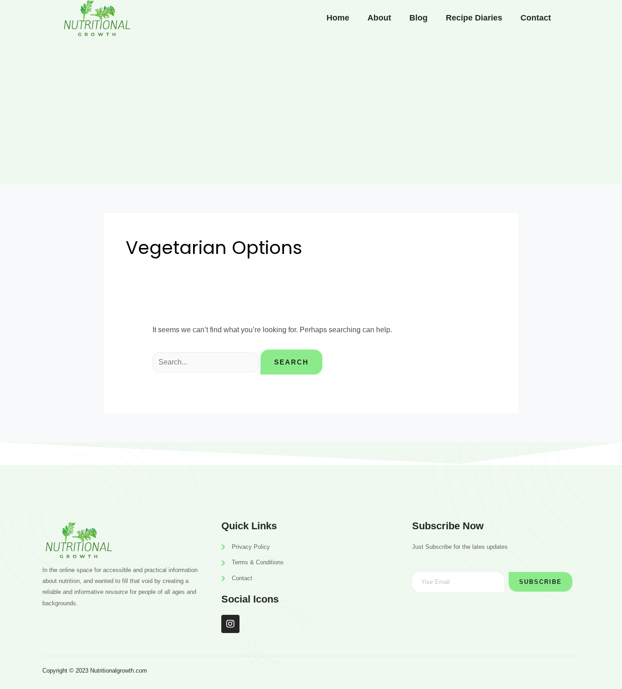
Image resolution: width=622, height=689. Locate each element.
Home (337, 17)
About (379, 17)
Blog (418, 17)
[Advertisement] (311, 111)
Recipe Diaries (474, 17)
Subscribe (540, 581)
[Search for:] (206, 362)
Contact (535, 17)
